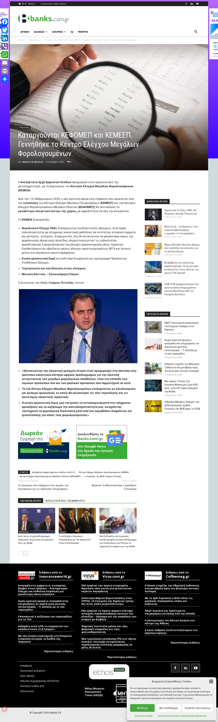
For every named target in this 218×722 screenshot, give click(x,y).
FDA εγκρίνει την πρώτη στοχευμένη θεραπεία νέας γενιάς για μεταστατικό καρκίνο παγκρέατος (106, 588)
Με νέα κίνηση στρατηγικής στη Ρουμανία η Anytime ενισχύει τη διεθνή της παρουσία (45, 638)
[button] (211, 681)
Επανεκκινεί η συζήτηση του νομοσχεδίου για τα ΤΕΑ (45, 618)
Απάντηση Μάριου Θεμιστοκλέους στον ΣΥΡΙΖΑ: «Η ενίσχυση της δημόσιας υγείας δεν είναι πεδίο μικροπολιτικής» (107, 600)
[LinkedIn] (5, 38)
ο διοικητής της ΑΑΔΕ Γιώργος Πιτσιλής (102, 476)
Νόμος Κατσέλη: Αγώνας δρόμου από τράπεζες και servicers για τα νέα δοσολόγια (182, 248)
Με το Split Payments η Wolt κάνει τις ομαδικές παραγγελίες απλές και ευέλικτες (168, 600)
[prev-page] (20, 553)
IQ (72, 31)
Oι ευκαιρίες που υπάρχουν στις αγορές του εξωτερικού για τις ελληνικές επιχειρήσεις (43, 487)
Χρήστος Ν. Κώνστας (32, 161)
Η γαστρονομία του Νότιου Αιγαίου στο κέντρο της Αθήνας (170, 622)
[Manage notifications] (4, 709)
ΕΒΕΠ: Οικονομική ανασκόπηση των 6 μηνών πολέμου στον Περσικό (182, 326)
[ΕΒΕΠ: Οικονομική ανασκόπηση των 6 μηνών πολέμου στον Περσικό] (153, 327)
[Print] (5, 71)
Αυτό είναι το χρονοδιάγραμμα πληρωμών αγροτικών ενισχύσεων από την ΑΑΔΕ (35, 539)
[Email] (5, 63)
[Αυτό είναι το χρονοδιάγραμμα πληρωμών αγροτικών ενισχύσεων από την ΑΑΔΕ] (36, 520)
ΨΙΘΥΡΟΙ (83, 31)
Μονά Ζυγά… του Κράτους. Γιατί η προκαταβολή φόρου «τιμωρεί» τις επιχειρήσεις (181, 230)
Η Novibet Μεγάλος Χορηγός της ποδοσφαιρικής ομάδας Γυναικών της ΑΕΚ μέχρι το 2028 (182, 405)
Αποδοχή (142, 708)
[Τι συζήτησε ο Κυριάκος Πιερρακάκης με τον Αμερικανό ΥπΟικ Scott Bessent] (77, 520)
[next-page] (26, 553)
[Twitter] (5, 30)
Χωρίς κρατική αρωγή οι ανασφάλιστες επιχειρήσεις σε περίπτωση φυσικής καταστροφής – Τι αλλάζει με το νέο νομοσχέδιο (182, 347)
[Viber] (5, 46)
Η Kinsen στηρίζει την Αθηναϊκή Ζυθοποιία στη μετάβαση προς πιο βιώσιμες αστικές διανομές (182, 367)
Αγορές (63, 532)
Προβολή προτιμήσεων (197, 708)
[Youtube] (197, 3)
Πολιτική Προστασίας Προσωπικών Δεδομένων (182, 715)
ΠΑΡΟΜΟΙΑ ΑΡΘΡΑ (30, 501)
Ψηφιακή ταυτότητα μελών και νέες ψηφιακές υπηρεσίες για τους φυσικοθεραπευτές (104, 629)
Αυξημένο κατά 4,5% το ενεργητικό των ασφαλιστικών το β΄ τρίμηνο (43, 628)
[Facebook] (186, 3)
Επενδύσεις (24, 532)
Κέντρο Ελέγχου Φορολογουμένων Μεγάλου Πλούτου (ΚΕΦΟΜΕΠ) (50, 476)
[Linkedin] (191, 3)
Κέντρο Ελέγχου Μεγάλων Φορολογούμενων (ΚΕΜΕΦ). (104, 472)
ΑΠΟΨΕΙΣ (57, 31)
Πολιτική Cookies (143, 715)
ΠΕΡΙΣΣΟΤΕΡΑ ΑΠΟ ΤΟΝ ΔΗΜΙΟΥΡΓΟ (65, 501)
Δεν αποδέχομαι (168, 708)
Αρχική (21, 40)
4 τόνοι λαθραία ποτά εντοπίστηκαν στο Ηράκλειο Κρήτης (171, 631)
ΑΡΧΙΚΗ (24, 31)
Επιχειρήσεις (34, 40)
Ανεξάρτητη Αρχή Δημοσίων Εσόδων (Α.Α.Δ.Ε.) (53, 472)
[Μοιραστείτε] (5, 79)
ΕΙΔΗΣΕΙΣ (39, 31)
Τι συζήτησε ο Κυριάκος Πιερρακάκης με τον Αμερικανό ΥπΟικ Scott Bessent (75, 539)
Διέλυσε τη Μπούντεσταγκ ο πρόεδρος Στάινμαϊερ (114, 487)
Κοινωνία (104, 532)
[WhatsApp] (5, 54)
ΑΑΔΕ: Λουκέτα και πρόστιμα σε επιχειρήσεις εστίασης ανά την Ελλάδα (170, 612)
